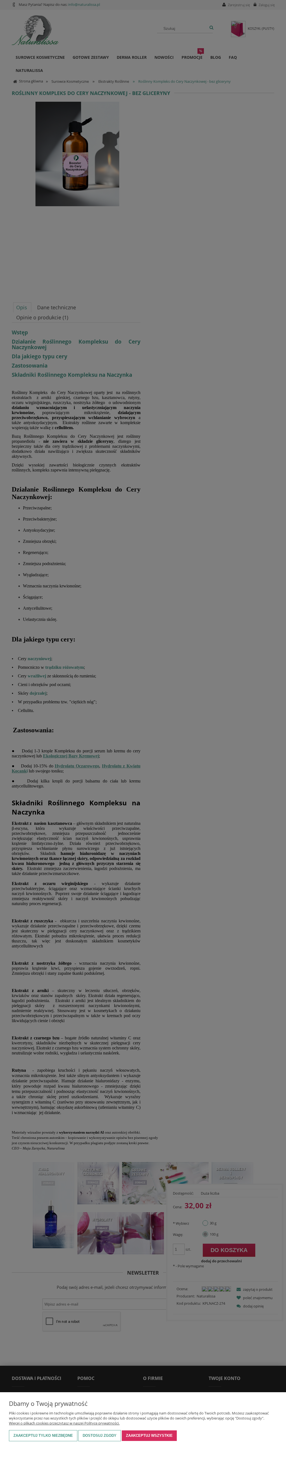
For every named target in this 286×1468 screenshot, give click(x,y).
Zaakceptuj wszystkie (149, 1435)
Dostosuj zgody (99, 1435)
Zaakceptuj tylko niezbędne (43, 1435)
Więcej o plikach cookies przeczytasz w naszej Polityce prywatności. (64, 1423)
